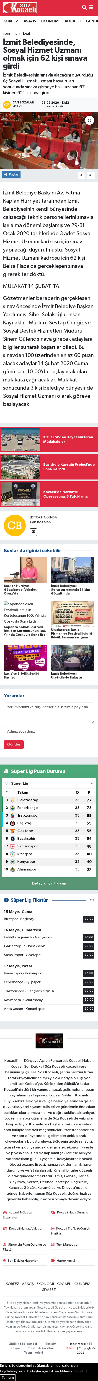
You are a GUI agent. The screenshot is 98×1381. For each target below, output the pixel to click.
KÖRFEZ (10, 21)
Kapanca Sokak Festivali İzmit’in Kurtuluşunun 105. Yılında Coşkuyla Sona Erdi (25, 631)
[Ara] (84, 8)
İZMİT (27, 34)
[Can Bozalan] (15, 525)
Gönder (14, 744)
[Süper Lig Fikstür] (92, 900)
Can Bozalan (40, 522)
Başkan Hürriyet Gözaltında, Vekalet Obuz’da (20, 589)
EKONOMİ (50, 21)
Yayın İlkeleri (33, 1352)
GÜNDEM (82, 1284)
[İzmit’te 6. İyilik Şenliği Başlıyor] (25, 658)
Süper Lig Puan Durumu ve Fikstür (24, 1247)
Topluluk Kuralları (41, 1348)
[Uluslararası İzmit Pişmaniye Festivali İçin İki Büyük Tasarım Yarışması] (72, 614)
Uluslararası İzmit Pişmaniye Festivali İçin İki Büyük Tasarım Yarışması (71, 633)
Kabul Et (80, 1371)
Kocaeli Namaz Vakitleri (26, 1228)
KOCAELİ (72, 21)
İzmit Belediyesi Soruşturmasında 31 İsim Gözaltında (70, 589)
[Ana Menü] (91, 8)
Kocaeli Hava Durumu (72, 1212)
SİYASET (49, 1290)
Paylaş (13, 174)
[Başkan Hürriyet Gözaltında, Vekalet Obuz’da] (25, 570)
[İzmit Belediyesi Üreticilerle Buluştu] (72, 658)
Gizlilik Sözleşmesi (23, 1344)
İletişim (51, 1344)
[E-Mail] (33, 532)
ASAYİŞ (29, 21)
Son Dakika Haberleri (23, 1260)
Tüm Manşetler (67, 1244)
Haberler (10, 34)
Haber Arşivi (66, 1260)
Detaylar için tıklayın (49, 883)
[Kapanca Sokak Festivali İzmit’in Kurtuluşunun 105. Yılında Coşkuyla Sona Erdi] (25, 613)
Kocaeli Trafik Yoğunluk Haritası (70, 1231)
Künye (15, 1348)
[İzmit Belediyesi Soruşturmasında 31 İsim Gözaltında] (72, 570)
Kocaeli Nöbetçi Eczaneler (17, 1215)
